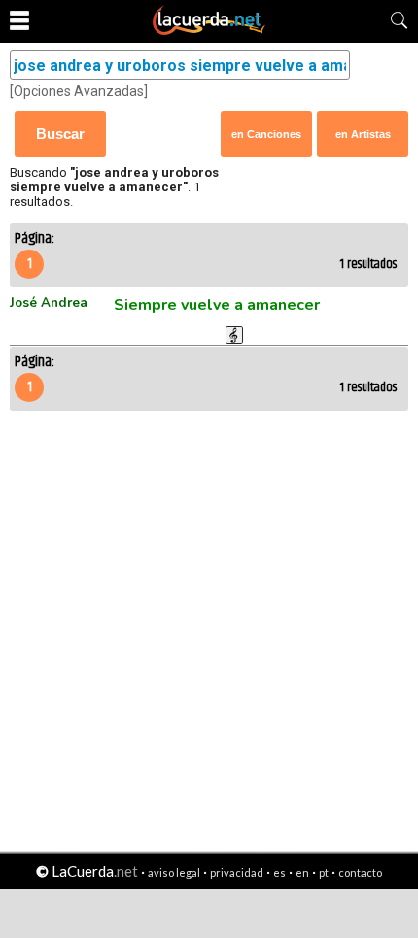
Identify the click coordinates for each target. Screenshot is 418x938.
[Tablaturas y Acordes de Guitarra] (209, 31)
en (302, 872)
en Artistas (363, 134)
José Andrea (48, 303)
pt (324, 872)
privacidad (236, 872)
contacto (360, 872)
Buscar (60, 133)
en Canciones (266, 134)
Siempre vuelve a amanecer (217, 305)
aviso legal (174, 872)
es (279, 872)
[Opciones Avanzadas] (79, 91)
